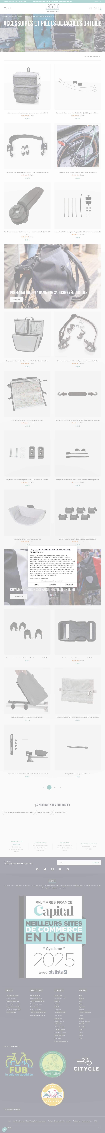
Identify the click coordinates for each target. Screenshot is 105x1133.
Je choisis (52, 584)
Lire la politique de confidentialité (39, 578)
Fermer (36, 584)
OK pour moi (69, 584)
